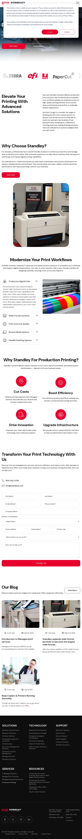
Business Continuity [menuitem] (9, 733)
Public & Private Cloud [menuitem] (37, 744)
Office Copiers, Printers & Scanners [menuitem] (38, 748)
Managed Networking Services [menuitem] (12, 779)
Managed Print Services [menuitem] (10, 777)
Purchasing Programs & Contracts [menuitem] (10, 740)
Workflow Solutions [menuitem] (9, 759)
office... (27, 706)
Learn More (38, 46)
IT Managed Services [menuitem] (9, 774)
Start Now (13, 46)
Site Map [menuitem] (34, 834)
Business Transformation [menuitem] (10, 730)
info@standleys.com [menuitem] (14, 486)
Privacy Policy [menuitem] (10, 834)
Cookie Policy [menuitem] (46, 834)
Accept (49, 32)
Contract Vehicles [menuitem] (8, 736)
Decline (67, 32)
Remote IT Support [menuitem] (62, 730)
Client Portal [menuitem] (60, 733)
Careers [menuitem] (68, 817)
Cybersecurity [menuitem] (7, 744)
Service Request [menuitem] (61, 736)
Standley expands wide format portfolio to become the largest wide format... (59, 642)
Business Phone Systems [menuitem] (37, 730)
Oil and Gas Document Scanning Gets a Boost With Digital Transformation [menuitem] (39, 775)
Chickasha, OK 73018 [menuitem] (56, 817)
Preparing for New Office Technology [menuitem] (37, 788)
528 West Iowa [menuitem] (54, 814)
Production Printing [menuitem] (9, 782)
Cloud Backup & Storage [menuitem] (37, 733)
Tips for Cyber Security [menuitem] (37, 792)
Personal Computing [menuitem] (36, 741)
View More (72, 590)
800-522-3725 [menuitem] (12, 480)
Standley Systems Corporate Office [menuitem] (55, 811)
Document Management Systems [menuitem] (10, 748)
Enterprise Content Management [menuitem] (9, 752)
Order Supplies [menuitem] (61, 739)
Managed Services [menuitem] (8, 756)
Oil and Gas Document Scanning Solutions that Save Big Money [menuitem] (39, 782)
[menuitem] (5, 819)
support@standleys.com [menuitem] (73, 811)
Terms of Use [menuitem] (23, 834)
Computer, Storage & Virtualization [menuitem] (36, 737)
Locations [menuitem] (69, 820)
